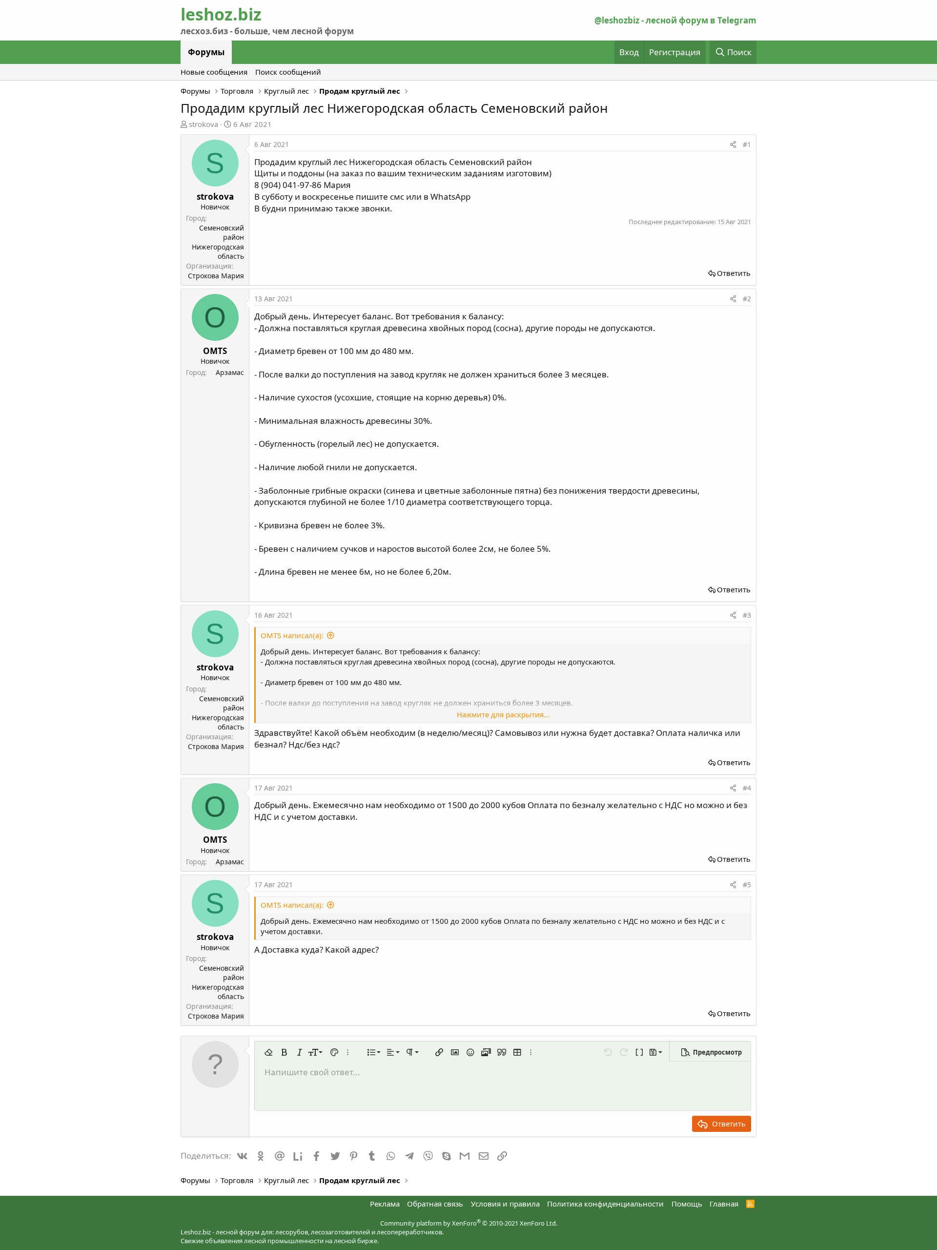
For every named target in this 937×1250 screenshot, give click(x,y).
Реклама (385, 1203)
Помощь (687, 1203)
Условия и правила (505, 1203)
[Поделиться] (733, 144)
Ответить (734, 273)
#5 (747, 884)
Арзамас (230, 372)
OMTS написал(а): (292, 635)
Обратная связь (435, 1203)
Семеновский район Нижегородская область (218, 242)
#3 (747, 615)
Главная (724, 1203)
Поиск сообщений (288, 72)
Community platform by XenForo (468, 1223)
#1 (747, 144)
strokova (203, 124)
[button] (268, 1052)
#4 (747, 787)
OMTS (215, 350)
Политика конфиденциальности (605, 1203)
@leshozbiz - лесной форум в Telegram (675, 20)
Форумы (206, 52)
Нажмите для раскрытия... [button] (503, 714)
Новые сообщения (214, 72)
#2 (747, 298)
